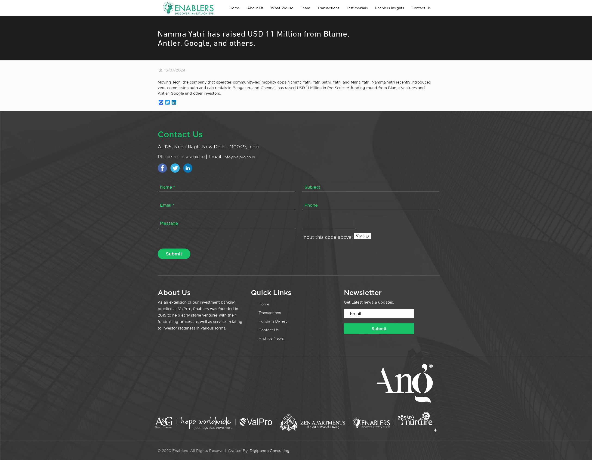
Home (264, 304)
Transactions (270, 313)
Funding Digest (273, 321)
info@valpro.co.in (239, 157)
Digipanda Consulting (270, 451)
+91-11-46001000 (190, 157)
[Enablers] (188, 8)
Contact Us (269, 330)
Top (581, 449)
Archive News (271, 338)
